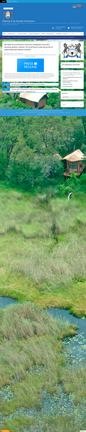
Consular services (11, 33)
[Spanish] (80, 7)
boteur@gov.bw (58, 28)
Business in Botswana (34, 33)
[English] (78, 5)
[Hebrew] (73, 7)
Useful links (58, 33)
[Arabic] (73, 5)
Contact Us (65, 33)
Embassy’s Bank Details (68, 86)
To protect (33, 56)
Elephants (20, 53)
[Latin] (76, 7)
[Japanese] (75, 7)
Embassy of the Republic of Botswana (18, 21)
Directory (44, 33)
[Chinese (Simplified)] (75, 5)
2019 (17, 53)
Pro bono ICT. (46, 114)
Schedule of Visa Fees (67, 84)
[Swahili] (81, 7)
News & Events (50, 33)
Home (4, 33)
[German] (81, 5)
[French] (80, 5)
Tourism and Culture (22, 33)
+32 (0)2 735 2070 (60, 27)
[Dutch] (76, 5)
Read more (47, 77)
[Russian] (78, 7)
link (71, 73)
